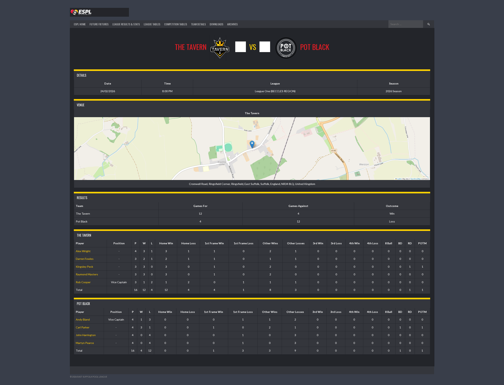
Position (119, 243)
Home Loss (188, 243)
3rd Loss (336, 243)
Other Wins (270, 243)
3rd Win (318, 243)
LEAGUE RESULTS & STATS (126, 24)
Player (80, 243)
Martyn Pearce (85, 343)
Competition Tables (175, 24)
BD (400, 243)
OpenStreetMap (415, 179)
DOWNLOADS (216, 24)
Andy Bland (83, 319)
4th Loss (372, 243)
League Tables (152, 24)
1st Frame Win (214, 243)
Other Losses (296, 243)
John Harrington (86, 335)
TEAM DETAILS (198, 24)
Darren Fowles (85, 258)
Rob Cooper (83, 282)
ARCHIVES (232, 24)
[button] (252, 145)
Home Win (166, 243)
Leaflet (399, 179)
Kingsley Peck (84, 266)
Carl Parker (82, 327)
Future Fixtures (99, 24)
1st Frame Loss (243, 243)
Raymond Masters (87, 274)
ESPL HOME (80, 24)
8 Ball (388, 243)
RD (410, 243)
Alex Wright (83, 251)
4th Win (354, 243)
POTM (422, 243)
